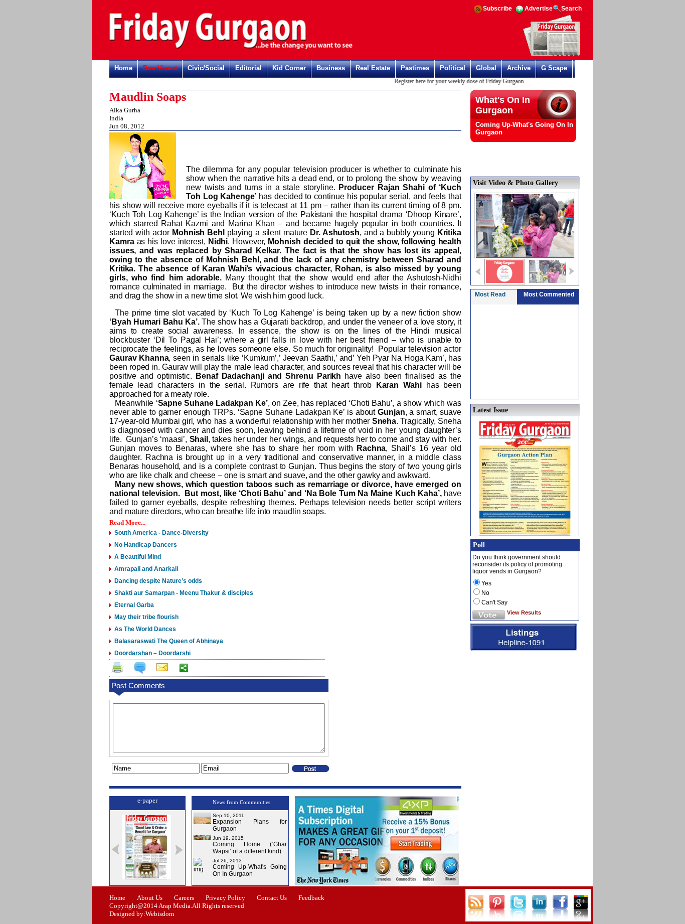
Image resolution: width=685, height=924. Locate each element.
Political (452, 68)
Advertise (539, 8)
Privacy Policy (225, 897)
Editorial (248, 68)
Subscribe (497, 8)
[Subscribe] (552, 54)
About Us (149, 897)
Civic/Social (206, 68)
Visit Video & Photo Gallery (515, 183)
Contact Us (272, 897)
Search (571, 8)
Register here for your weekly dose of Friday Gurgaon (450, 81)
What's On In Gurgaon (502, 105)
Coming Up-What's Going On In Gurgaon (250, 870)
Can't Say (494, 602)
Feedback (311, 897)
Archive (519, 68)
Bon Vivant (160, 68)
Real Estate (373, 68)
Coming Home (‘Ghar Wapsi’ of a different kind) (250, 848)
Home (123, 68)
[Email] (160, 669)
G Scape (554, 68)
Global (486, 68)
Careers (184, 897)
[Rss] (478, 12)
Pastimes (415, 68)
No (485, 592)
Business (330, 68)
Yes (486, 583)
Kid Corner (289, 68)
